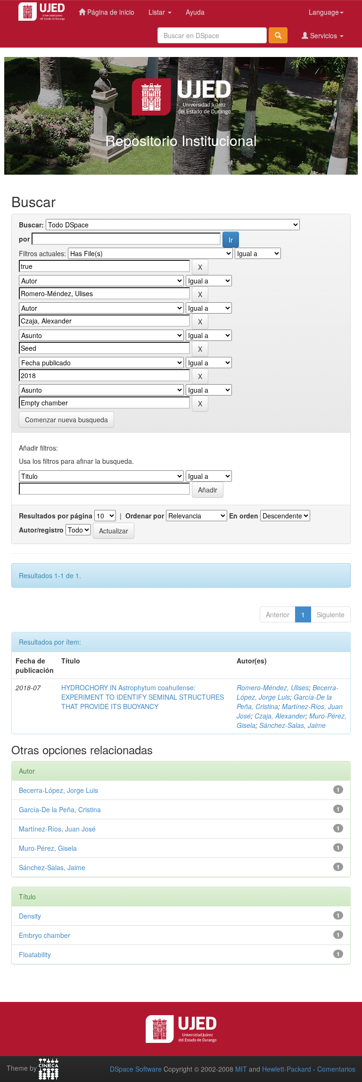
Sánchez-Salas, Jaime (292, 725)
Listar (157, 11)
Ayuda (195, 11)
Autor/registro (41, 529)
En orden (243, 515)
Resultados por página (55, 515)
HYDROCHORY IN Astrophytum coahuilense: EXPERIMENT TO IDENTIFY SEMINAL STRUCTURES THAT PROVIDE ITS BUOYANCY (142, 697)
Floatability (35, 954)
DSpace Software (136, 1069)
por (24, 238)
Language (324, 11)
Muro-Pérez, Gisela (48, 848)
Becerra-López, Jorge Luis (287, 692)
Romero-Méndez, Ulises (273, 687)
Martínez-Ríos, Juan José (57, 828)
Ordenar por (144, 515)
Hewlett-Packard (286, 1069)
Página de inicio (109, 11)
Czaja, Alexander (280, 715)
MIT (241, 1069)
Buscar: (31, 224)
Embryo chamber (44, 935)
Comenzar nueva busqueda (66, 419)
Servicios (323, 35)
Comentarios (336, 1069)
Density (30, 916)
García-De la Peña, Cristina (60, 809)
